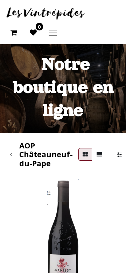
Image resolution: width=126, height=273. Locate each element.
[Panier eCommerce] (13, 32)
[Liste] (99, 154)
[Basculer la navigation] (52, 32)
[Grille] (85, 154)
